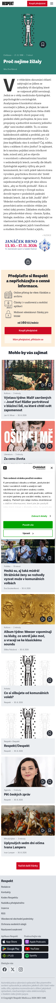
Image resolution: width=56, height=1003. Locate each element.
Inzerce (5, 908)
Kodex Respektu (9, 897)
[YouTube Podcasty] (36, 949)
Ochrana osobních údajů (13, 924)
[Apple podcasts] (36, 942)
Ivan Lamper (9, 853)
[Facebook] (4, 972)
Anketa (7, 689)
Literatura (8, 454)
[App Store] (11, 942)
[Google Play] (11, 949)
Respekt (7, 702)
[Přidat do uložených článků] (50, 385)
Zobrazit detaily (39, 516)
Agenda (7, 790)
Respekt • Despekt (12, 741)
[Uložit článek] (42, 44)
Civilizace (7, 55)
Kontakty (6, 892)
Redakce (5, 887)
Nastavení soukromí (11, 929)
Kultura (7, 393)
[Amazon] (11, 956)
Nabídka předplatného (12, 903)
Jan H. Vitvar (9, 415)
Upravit (26, 533)
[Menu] (52, 3)
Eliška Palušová (10, 650)
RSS (3, 913)
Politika (7, 566)
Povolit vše (28, 524)
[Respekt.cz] (8, 3)
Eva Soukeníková (11, 588)
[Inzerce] (28, 244)
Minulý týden (9, 839)
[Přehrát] (43, 385)
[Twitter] (12, 972)
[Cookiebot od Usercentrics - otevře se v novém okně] (34, 468)
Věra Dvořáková (10, 69)
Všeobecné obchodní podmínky (17, 918)
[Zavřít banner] (52, 468)
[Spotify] (36, 956)
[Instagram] (20, 972)
